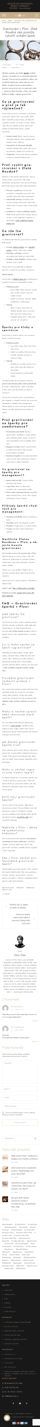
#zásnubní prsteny (8, 1266)
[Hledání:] (20, 1138)
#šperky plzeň (9, 1268)
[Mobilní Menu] (4, 15)
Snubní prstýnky (18, 247)
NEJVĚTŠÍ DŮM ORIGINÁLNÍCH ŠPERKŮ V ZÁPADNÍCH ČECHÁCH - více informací (20, 6)
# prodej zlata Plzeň (17, 1241)
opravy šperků (16, 726)
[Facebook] (13, 1403)
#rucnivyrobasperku (22, 1244)
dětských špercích (19, 279)
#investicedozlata (16, 1230)
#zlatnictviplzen (16, 1260)
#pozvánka (5, 1241)
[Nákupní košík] (36, 16)
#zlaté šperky (17, 1263)
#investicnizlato (29, 1230)
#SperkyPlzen (29, 1252)
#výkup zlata (26, 1255)
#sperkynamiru (17, 1252)
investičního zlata (23, 817)
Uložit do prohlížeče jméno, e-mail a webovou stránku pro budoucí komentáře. (18, 1114)
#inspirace (5, 1230)
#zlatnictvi (5, 1260)
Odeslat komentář (20, 1122)
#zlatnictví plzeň (7, 890)
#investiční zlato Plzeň (9, 1238)
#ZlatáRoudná (6, 1263)
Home (3, 21)
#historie (33, 1227)
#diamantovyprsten (11, 1227)
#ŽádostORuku (20, 1268)
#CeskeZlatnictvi (20, 1224)
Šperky (10, 21)
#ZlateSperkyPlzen (30, 1257)
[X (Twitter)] (26, 1403)
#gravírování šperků (8, 888)
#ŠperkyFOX (20, 1266)
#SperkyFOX (20, 888)
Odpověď (35, 1021)
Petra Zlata (7, 65)
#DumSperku (23, 1227)
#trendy (4, 1255)
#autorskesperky (7, 1224)
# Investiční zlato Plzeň (21, 1235)
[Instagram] (20, 1403)
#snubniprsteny (19, 1246)
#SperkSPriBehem (22, 1249)
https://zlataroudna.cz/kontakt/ (24, 588)
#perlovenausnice (24, 1238)
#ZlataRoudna (30, 888)
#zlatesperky (17, 1257)
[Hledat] (35, 1138)
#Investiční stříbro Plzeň (24, 1233)
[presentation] (5, 1157)
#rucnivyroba (9, 1244)
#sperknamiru (9, 1249)
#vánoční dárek (14, 1255)
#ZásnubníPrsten (29, 1263)
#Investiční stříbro (8, 1233)
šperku (26, 73)
